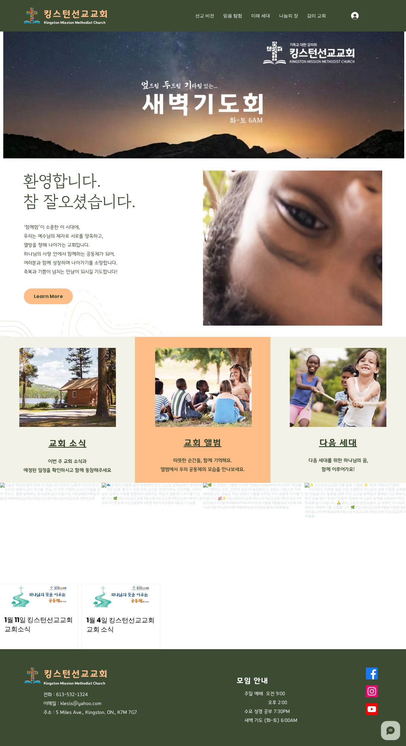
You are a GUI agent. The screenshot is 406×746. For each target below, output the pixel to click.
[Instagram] (372, 691)
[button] (289, 15)
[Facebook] (372, 673)
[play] (392, 153)
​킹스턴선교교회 (75, 14)
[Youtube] (372, 709)
